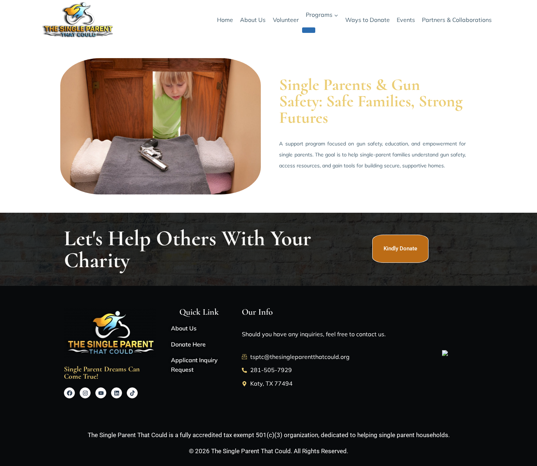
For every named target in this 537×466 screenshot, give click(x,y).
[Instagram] (85, 392)
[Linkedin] (116, 392)
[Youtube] (100, 392)
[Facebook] (69, 392)
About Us (253, 19)
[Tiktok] (132, 392)
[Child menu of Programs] (308, 30)
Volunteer (286, 19)
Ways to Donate (367, 19)
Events (406, 19)
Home (225, 19)
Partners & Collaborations (457, 19)
